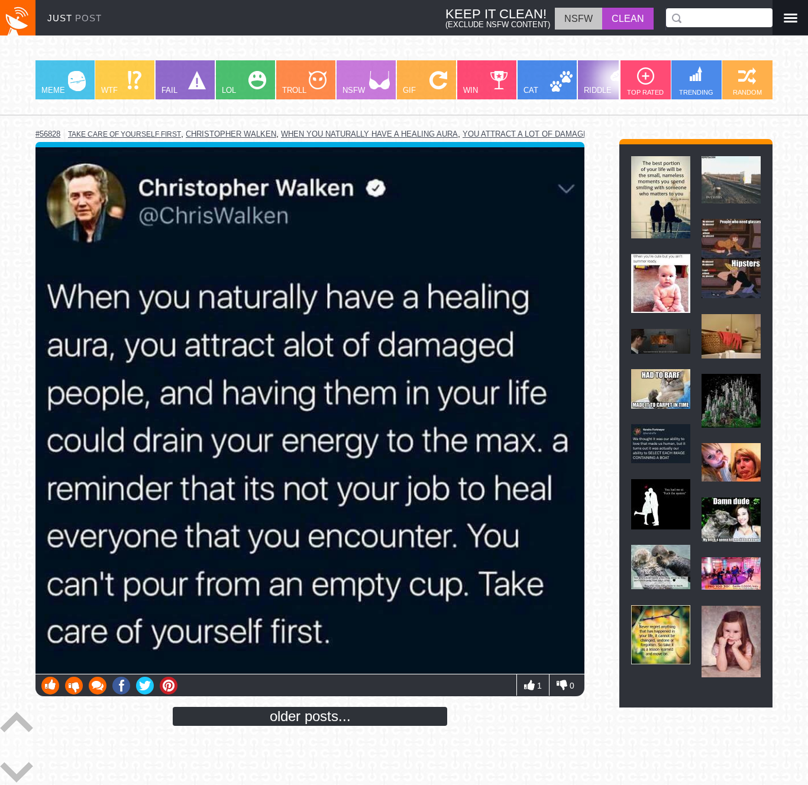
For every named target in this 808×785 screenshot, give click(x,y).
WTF (109, 90)
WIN (470, 90)
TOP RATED (645, 92)
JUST (74, 18)
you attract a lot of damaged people (545, 134)
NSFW (353, 90)
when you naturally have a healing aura (369, 134)
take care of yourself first (124, 134)
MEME (53, 90)
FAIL (169, 90)
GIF (409, 90)
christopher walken (231, 134)
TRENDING (696, 92)
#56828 (47, 134)
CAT (530, 90)
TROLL (294, 90)
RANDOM (747, 92)
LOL (229, 90)
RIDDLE (598, 90)
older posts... (310, 716)
